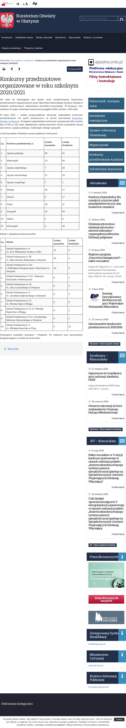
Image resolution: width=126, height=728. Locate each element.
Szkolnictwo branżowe (105, 169)
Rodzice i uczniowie (93, 37)
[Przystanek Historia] (106, 622)
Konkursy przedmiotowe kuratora (106, 157)
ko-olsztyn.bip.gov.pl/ (98, 687)
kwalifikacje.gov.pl (97, 644)
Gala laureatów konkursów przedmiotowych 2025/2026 (105, 325)
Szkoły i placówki (44, 37)
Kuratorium (7, 37)
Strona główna (16, 61)
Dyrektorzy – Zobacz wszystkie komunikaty (105, 429)
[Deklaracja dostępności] (34, 4)
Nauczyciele (75, 37)
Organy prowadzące (11, 48)
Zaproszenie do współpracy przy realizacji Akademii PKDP (105, 376)
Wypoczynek (98, 145)
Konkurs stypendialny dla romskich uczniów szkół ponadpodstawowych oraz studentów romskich (104, 202)
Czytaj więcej (118, 212)
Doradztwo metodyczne (98, 118)
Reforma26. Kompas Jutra (104, 103)
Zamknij (119, 719)
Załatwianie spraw (24, 37)
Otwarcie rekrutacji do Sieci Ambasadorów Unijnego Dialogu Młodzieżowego (105, 409)
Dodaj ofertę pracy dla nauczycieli (106, 599)
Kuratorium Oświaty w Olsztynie (35, 18)
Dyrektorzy (60, 37)
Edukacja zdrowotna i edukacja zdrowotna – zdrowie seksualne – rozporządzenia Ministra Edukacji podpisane (103, 230)
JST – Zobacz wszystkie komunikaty (102, 545)
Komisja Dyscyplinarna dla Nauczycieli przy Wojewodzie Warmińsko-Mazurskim (105, 300)
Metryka (12, 348)
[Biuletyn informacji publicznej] (7, 4)
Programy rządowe (33, 48)
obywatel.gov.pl (95, 665)
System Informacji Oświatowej (102, 133)
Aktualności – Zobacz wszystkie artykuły (104, 343)
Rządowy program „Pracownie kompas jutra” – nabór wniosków (105, 257)
